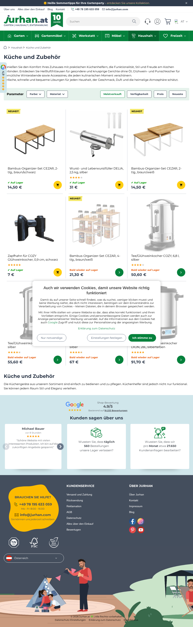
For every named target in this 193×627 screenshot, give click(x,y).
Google (52, 322)
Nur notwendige (51, 338)
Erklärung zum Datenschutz (96, 328)
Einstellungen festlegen (106, 338)
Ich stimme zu (142, 338)
